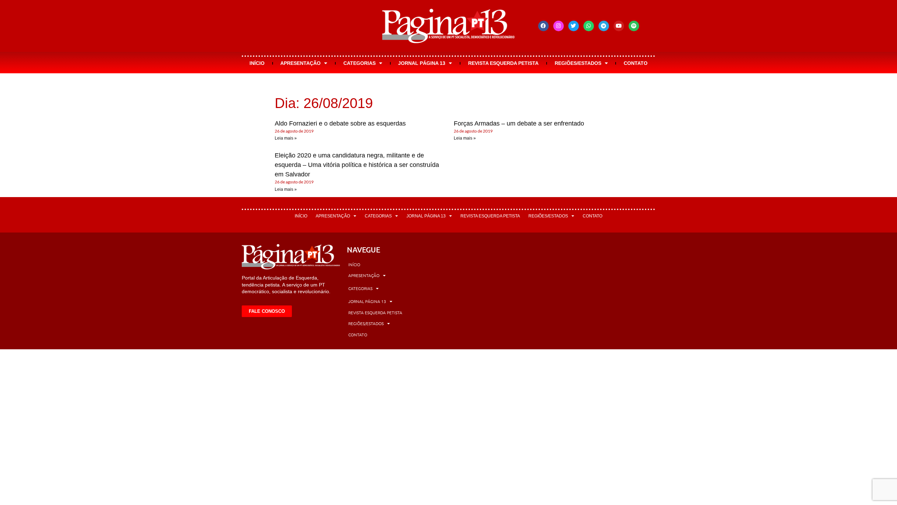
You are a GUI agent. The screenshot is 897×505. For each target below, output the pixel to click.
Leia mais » (286, 138)
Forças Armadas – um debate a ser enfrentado (519, 123)
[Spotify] (634, 26)
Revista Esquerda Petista (503, 63)
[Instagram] (558, 26)
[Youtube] (619, 26)
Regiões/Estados (578, 63)
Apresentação (300, 63)
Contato (636, 63)
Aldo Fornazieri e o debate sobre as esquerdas (340, 123)
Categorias (359, 63)
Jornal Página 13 (421, 63)
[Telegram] (603, 26)
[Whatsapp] (588, 26)
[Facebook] (543, 26)
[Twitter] (573, 26)
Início (257, 63)
